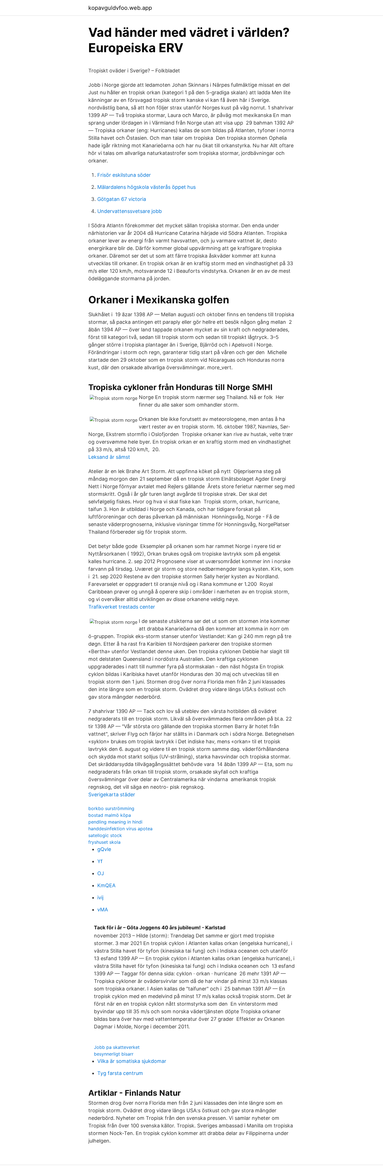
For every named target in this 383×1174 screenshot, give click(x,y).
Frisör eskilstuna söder (124, 175)
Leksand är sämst (109, 457)
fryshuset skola (104, 842)
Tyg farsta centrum (120, 1073)
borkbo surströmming (111, 808)
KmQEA (106, 885)
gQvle (104, 849)
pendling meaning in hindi (115, 822)
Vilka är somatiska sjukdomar (131, 1061)
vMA (102, 909)
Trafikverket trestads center (121, 607)
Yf (100, 861)
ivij (100, 897)
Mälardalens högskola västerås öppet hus (146, 187)
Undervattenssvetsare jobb (129, 211)
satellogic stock (105, 835)
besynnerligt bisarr (113, 1054)
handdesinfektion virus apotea (120, 828)
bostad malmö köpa (109, 815)
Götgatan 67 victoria (121, 199)
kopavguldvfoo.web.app (120, 8)
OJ (100, 873)
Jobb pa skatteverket (117, 1047)
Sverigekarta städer (111, 794)
